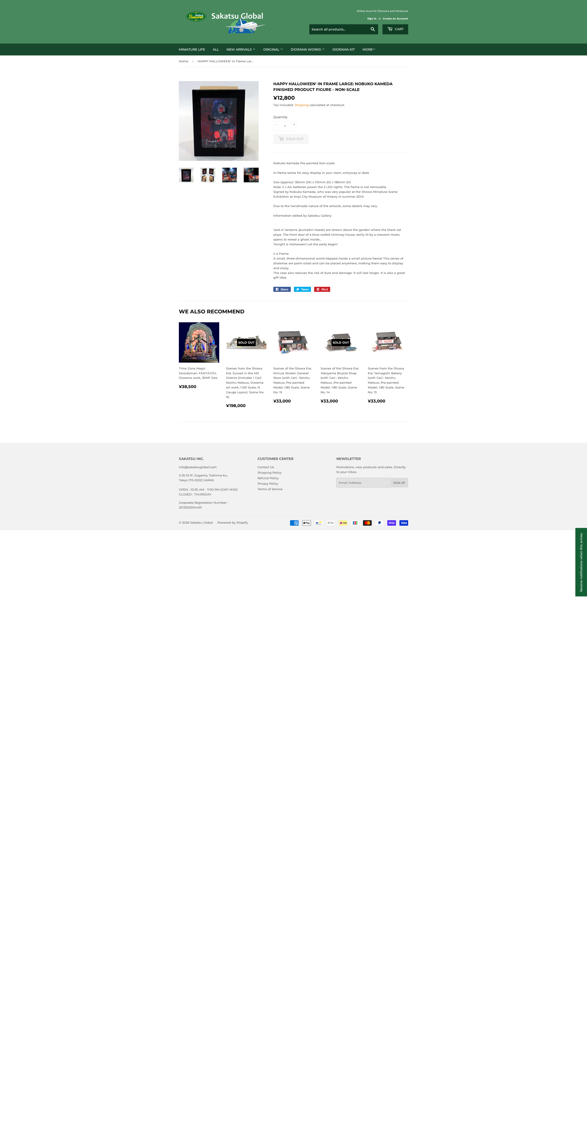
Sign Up (399, 482)
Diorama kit (343, 49)
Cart (399, 29)
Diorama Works (306, 49)
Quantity (280, 117)
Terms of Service (270, 489)
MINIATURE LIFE (192, 49)
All (216, 49)
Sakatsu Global (201, 522)
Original (271, 49)
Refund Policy (268, 478)
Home (183, 61)
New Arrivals (240, 49)
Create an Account (395, 18)
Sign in (372, 18)
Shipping (302, 105)
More (368, 49)
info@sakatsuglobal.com (198, 467)
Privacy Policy (268, 483)
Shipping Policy (269, 472)
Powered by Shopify (232, 522)
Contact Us (266, 467)
